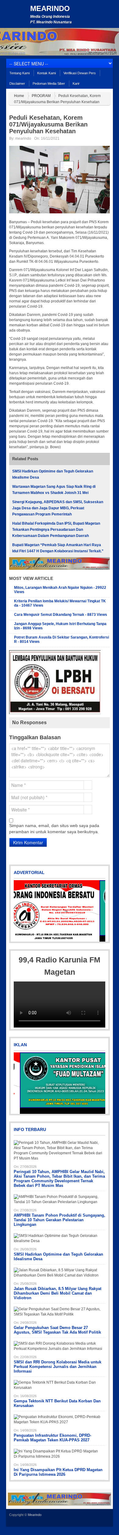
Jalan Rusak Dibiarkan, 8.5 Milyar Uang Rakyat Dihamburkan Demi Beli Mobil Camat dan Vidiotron (57, 1293)
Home (19, 96)
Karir (76, 83)
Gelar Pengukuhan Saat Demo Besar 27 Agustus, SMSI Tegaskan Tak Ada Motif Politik (57, 1330)
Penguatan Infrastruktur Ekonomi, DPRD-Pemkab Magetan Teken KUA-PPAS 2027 (52, 1437)
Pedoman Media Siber (49, 83)
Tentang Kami (19, 73)
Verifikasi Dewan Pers (79, 73)
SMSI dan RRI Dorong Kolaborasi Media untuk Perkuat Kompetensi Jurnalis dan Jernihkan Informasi (57, 1367)
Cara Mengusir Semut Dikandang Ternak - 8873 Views (60, 614)
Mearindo (50, 8)
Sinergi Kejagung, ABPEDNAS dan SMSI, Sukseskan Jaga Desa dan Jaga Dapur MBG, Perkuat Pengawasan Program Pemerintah (57, 508)
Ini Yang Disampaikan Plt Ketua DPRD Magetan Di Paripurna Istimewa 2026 (58, 1472)
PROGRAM (41, 96)
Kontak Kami (46, 73)
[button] (19, 911)
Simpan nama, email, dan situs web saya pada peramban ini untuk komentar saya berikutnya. (54, 828)
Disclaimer (17, 83)
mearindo (23, 138)
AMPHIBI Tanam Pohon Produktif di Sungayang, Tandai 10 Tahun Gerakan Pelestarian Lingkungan (59, 1220)
